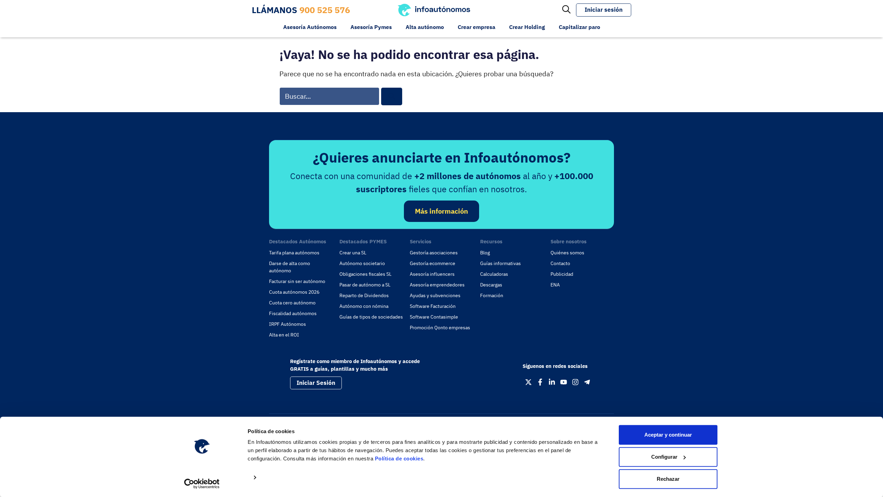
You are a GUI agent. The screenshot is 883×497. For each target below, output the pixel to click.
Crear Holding (527, 26)
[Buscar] (391, 96)
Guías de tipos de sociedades (371, 317)
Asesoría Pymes (371, 26)
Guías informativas (500, 263)
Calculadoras (494, 274)
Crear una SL (352, 253)
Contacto (560, 263)
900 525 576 (324, 10)
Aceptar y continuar (668, 435)
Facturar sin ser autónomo (297, 281)
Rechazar (668, 479)
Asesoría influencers (432, 274)
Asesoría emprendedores (437, 285)
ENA (555, 285)
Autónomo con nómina (363, 306)
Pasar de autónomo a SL (364, 285)
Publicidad (561, 274)
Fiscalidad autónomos (293, 313)
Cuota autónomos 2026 (294, 292)
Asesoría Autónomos (310, 26)
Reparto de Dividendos (364, 295)
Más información (441, 211)
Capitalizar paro (579, 26)
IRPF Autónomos (287, 324)
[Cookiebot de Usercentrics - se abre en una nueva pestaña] (202, 483)
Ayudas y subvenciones (435, 295)
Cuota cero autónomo (292, 303)
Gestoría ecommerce (432, 263)
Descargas (491, 285)
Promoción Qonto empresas (440, 327)
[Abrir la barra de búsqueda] (566, 10)
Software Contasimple (434, 317)
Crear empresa (476, 26)
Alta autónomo (425, 26)
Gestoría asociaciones (434, 253)
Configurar (664, 457)
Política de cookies (399, 458)
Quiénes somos (567, 253)
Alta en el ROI (284, 335)
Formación (491, 295)
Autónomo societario (362, 263)
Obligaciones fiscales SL (365, 274)
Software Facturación (433, 306)
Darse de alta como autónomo (289, 267)
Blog (485, 253)
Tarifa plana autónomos (294, 253)
